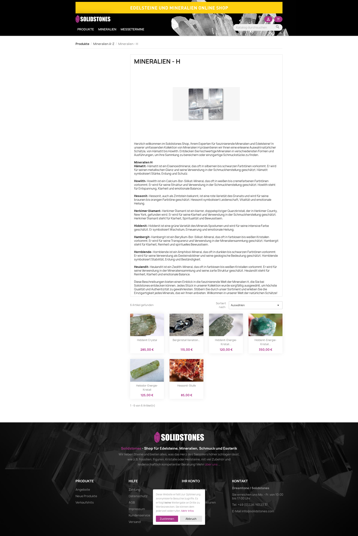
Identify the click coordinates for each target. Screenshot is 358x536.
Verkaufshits (85, 502)
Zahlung (134, 489)
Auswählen (255, 305)
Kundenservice (139, 515)
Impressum (137, 509)
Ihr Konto (191, 481)
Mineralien (107, 29)
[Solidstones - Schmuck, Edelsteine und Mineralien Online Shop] (179, 7)
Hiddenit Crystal (147, 340)
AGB (132, 502)
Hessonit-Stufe (186, 385)
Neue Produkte (86, 496)
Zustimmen (167, 519)
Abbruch (191, 519)
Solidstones (131, 448)
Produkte (85, 29)
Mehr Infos (187, 510)
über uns (211, 464)
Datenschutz (138, 496)
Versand (135, 522)
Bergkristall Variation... (186, 340)
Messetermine (132, 29)
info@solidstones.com (258, 511)
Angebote (83, 489)
